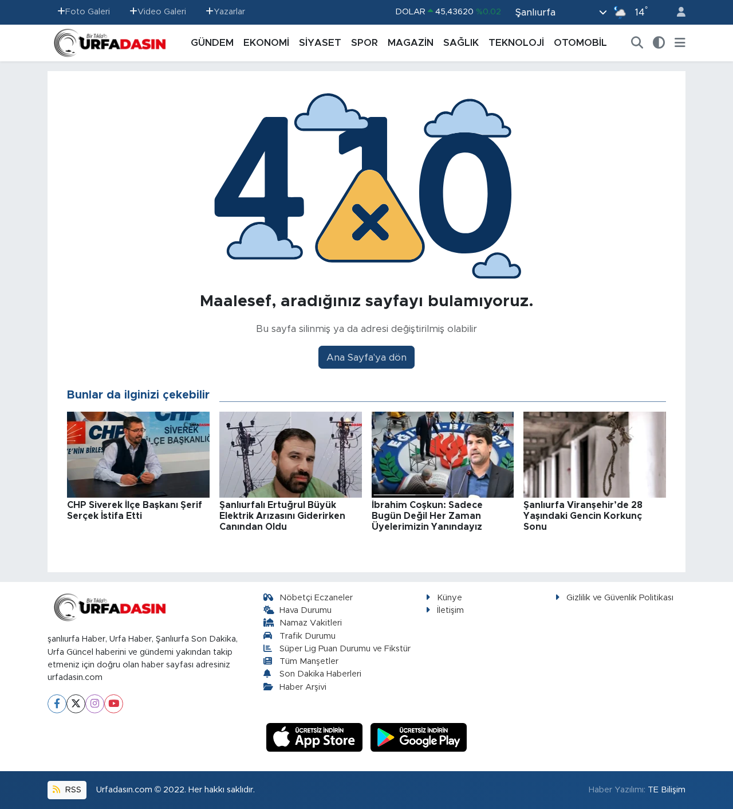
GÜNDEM (212, 43)
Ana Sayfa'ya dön (366, 357)
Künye (449, 597)
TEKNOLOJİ (516, 43)
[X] (75, 703)
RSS (72, 789)
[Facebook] (57, 703)
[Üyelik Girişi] (676, 12)
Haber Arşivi (302, 687)
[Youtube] (113, 703)
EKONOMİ (266, 43)
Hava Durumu (305, 610)
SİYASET (320, 43)
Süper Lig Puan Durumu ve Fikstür (345, 648)
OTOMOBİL (580, 43)
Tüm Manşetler (308, 661)
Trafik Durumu (307, 636)
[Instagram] (94, 703)
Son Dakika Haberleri (320, 674)
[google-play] (419, 736)
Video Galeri (161, 11)
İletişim (450, 610)
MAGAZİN (411, 43)
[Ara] (637, 43)
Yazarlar (229, 11)
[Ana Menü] (680, 43)
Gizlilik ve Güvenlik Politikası (619, 597)
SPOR (364, 43)
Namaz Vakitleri (310, 623)
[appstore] (316, 736)
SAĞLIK (461, 43)
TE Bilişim (666, 789)
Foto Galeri (87, 11)
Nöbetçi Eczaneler (316, 597)
